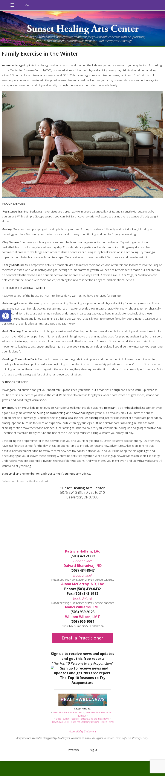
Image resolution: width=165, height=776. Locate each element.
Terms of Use (123, 738)
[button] (5, 316)
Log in (93, 750)
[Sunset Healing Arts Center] (82, 29)
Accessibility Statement (82, 731)
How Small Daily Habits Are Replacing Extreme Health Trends (83, 721)
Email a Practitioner (82, 638)
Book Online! (82, 598)
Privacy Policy (140, 738)
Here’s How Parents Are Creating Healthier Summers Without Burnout (83, 714)
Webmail (73, 750)
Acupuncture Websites (29, 738)
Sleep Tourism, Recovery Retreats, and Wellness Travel (82, 718)
